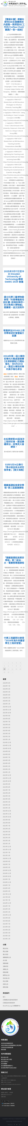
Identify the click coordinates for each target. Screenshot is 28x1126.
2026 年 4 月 (6, 695)
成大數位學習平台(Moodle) (8, 1068)
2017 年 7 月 (6, 900)
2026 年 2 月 (6, 701)
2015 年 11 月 (7, 915)
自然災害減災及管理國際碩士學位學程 (11, 1045)
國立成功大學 (4, 1057)
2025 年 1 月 (6, 739)
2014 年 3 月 (6, 936)
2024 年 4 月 (6, 763)
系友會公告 (6, 978)
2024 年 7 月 (6, 757)
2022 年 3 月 (6, 837)
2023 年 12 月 (7, 775)
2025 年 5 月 (6, 727)
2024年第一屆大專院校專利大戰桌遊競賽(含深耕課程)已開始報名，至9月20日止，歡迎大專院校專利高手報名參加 (14, 363)
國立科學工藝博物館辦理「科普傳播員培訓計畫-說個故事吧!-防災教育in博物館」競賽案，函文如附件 (14, 302)
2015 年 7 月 (6, 924)
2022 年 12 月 (7, 811)
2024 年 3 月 (6, 766)
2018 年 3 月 (6, 891)
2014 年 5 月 (6, 933)
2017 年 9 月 (6, 897)
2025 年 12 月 (7, 707)
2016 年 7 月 (6, 906)
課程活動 (5, 987)
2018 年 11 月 (7, 882)
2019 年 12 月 (7, 870)
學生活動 (5, 951)
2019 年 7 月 (6, 879)
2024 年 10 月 (7, 748)
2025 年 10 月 (7, 713)
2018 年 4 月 (6, 888)
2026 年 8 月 (6, 683)
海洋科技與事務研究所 (7, 1043)
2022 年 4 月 (6, 835)
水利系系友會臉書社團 (7, 1047)
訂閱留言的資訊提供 (9, 1003)
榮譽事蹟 (5, 963)
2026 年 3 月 (6, 698)
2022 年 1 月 (6, 843)
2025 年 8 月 (6, 719)
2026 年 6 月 (6, 689)
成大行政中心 (4, 1061)
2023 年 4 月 (6, 799)
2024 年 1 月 (6, 772)
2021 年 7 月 (6, 852)
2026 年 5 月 (6, 692)
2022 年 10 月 (7, 817)
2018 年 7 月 (6, 885)
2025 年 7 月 (6, 721)
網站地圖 (3, 1049)
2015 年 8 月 (6, 921)
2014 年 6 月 (6, 930)
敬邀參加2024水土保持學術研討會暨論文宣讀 (14, 333)
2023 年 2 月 (6, 805)
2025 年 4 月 (6, 730)
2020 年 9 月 (6, 861)
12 (12, 669)
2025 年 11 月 (7, 710)
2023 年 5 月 (6, 796)
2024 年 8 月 (6, 754)
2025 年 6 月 (6, 724)
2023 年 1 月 (6, 808)
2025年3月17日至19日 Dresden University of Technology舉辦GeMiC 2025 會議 (14, 276)
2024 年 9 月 (6, 751)
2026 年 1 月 (6, 704)
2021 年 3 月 (6, 855)
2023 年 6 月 (6, 793)
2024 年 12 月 (7, 742)
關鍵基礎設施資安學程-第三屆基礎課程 (14, 486)
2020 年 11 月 (7, 858)
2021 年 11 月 (7, 849)
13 (16, 669)
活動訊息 (5, 966)
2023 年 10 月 (7, 781)
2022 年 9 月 (6, 820)
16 (8, 672)
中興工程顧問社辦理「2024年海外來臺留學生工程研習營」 (14, 640)
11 (8, 669)
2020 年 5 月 (6, 867)
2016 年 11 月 (7, 903)
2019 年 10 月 (7, 876)
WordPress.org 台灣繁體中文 (11, 1006)
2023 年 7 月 (6, 790)
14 (20, 669)
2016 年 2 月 (6, 912)
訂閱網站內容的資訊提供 (10, 1000)
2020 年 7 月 (6, 864)
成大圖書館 (4, 1064)
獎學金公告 (6, 975)
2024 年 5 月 (6, 760)
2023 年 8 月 (6, 787)
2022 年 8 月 (6, 823)
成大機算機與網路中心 (7, 1066)
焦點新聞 (5, 972)
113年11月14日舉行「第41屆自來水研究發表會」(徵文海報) (14, 467)
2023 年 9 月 (6, 784)
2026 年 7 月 (6, 686)
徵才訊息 (5, 954)
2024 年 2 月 (6, 769)
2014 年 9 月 (6, 927)
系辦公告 (5, 984)
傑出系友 (5, 948)
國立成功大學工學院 (6, 1059)
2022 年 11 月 (7, 814)
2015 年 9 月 (6, 918)
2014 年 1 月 (6, 939)
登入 (4, 997)
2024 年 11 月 (7, 745)
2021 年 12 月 (7, 846)
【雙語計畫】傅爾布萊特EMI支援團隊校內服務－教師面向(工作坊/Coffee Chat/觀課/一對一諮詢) (14, 24)
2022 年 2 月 (6, 840)
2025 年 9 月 (6, 716)
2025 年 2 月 (6, 736)
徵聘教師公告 (7, 957)
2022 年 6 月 (6, 829)
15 (4, 672)
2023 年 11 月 (7, 778)
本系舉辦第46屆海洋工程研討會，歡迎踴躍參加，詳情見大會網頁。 (14, 442)
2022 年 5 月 (6, 832)
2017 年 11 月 (7, 894)
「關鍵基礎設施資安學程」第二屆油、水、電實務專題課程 (14, 560)
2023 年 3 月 (6, 802)
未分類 (5, 960)
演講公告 (5, 969)
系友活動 (5, 981)
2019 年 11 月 (7, 873)
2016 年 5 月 (6, 909)
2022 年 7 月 (6, 826)
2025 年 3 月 (6, 733)
